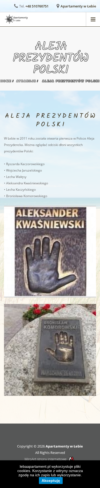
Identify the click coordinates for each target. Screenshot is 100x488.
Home (6, 81)
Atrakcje (26, 81)
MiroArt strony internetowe (45, 459)
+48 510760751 (37, 6)
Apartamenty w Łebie (78, 6)
